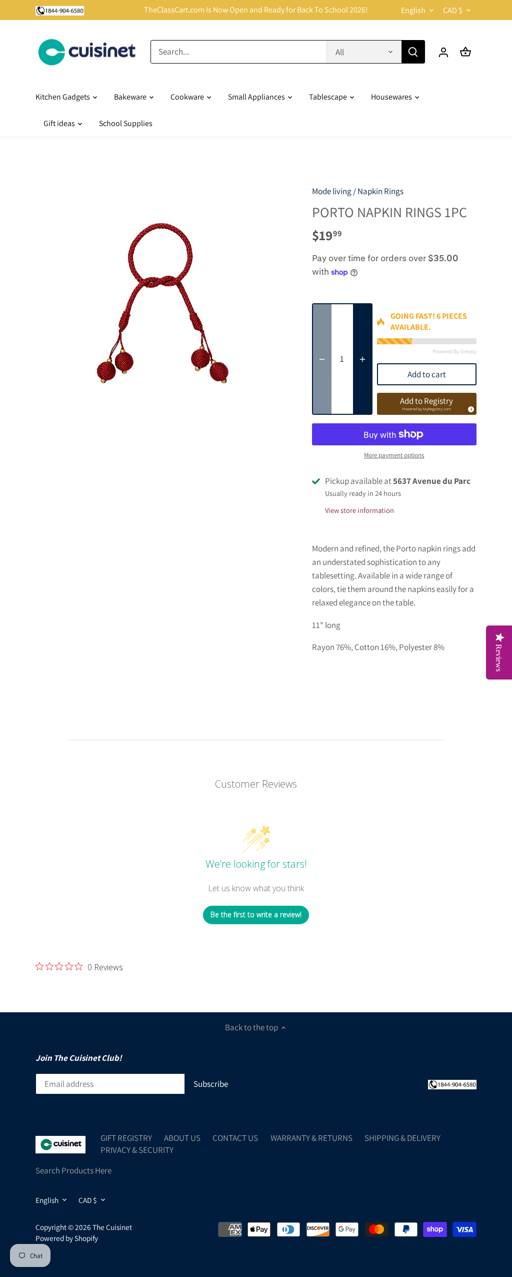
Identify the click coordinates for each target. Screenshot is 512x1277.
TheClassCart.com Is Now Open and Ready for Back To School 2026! (256, 10)
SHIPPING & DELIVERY (402, 1137)
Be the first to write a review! (256, 914)
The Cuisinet (112, 1227)
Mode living (332, 191)
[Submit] (413, 52)
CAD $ (452, 10)
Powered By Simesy (454, 351)
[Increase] (362, 359)
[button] (426, 404)
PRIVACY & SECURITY (137, 1149)
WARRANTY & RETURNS (311, 1137)
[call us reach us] (60, 10)
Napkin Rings (381, 191)
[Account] (443, 52)
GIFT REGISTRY (126, 1137)
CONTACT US (235, 1137)
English (413, 10)
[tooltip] (469, 407)
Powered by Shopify (67, 1238)
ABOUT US (182, 1137)
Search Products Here (74, 1170)
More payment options (394, 455)
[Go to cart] (466, 52)
